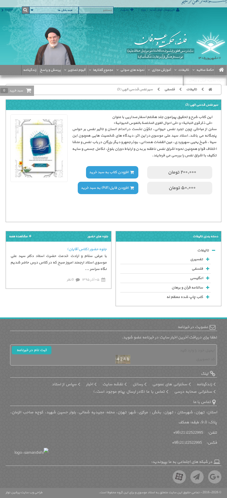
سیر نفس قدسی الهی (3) (135, 89)
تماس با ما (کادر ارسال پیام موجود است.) (129, 391)
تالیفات (183, 70)
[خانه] (212, 89)
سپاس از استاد (64, 384)
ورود (143, 10)
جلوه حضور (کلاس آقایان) (87, 249)
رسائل (137, 384)
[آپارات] (179, 477)
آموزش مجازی (161, 70)
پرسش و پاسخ (50, 70)
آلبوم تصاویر (76, 70)
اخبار (89, 384)
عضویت (124, 10)
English (9, 10)
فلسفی (169, 89)
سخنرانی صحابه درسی (193, 391)
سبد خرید (13, 90)
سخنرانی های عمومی (169, 384)
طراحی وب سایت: (31, 492)
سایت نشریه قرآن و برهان (207, 80)
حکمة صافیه (205, 70)
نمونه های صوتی (132, 70)
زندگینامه (29, 70)
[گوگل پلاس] (214, 477)
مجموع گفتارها (103, 70)
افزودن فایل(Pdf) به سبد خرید (105, 188)
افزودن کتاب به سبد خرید (109, 172)
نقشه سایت (112, 384)
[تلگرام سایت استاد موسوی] (197, 477)
